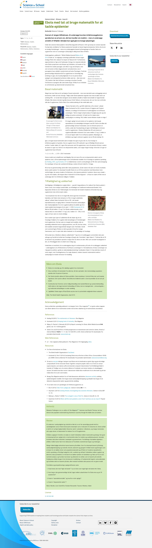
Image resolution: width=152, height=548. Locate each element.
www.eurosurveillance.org (99, 358)
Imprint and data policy (26, 525)
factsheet (71, 352)
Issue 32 (65, 19)
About (67, 11)
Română (24, 70)
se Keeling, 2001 (50, 162)
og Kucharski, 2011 (61, 162)
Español (24, 73)
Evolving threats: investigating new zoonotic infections (76, 391)
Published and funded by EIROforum (29, 540)
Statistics (36, 49)
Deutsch (24, 62)
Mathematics (24, 44)
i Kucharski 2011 (79, 207)
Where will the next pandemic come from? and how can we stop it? (81, 399)
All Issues (37, 11)
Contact (109, 5)
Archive (78, 520)
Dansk (24, 57)
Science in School (49, 19)
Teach (56, 11)
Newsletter (117, 5)
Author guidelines (84, 11)
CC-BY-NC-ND (49, 496)
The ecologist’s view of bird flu (74, 396)
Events (61, 11)
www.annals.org (65, 334)
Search (124, 5)
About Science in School (27, 520)
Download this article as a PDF (119, 36)
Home (21, 11)
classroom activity (90, 376)
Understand (49, 11)
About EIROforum (25, 523)
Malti (23, 65)
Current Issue (29, 11)
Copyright (54, 520)
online (89, 342)
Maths (31, 49)
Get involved (74, 11)
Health (32, 42)
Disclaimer (54, 525)
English (24, 60)
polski (23, 68)
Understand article (38, 22)
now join (55, 361)
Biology (27, 42)
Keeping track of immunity (66, 321)
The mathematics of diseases (66, 318)
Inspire (43, 11)
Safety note (55, 523)
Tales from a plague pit (63, 388)
